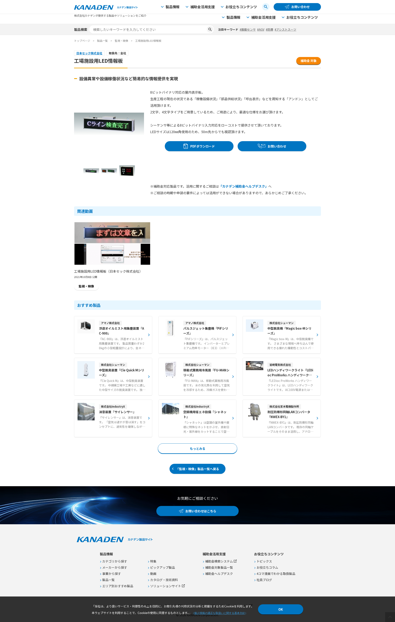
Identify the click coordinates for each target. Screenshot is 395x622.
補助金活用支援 (202, 6)
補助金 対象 (309, 60)
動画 (153, 573)
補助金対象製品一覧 (219, 567)
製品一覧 (102, 41)
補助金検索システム (219, 561)
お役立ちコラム (267, 567)
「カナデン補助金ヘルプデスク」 (243, 186)
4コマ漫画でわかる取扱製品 (276, 573)
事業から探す (111, 573)
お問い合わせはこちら (200, 511)
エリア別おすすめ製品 (117, 586)
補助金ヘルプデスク (219, 573)
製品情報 (173, 6)
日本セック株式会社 (89, 53)
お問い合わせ (300, 7)
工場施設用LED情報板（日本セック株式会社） (108, 271)
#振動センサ (248, 29)
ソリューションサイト (165, 586)
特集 (153, 561)
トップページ (82, 41)
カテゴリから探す (114, 561)
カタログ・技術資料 (164, 580)
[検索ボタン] (266, 6)
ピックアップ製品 (162, 567)
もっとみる (197, 448)
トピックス (264, 561)
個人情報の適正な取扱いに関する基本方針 (219, 613)
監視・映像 (121, 41)
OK (280, 609)
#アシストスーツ (285, 29)
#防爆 (269, 29)
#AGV (260, 29)
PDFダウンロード (202, 146)
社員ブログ (264, 580)
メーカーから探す (114, 567)
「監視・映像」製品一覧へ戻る (197, 469)
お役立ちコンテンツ (241, 6)
